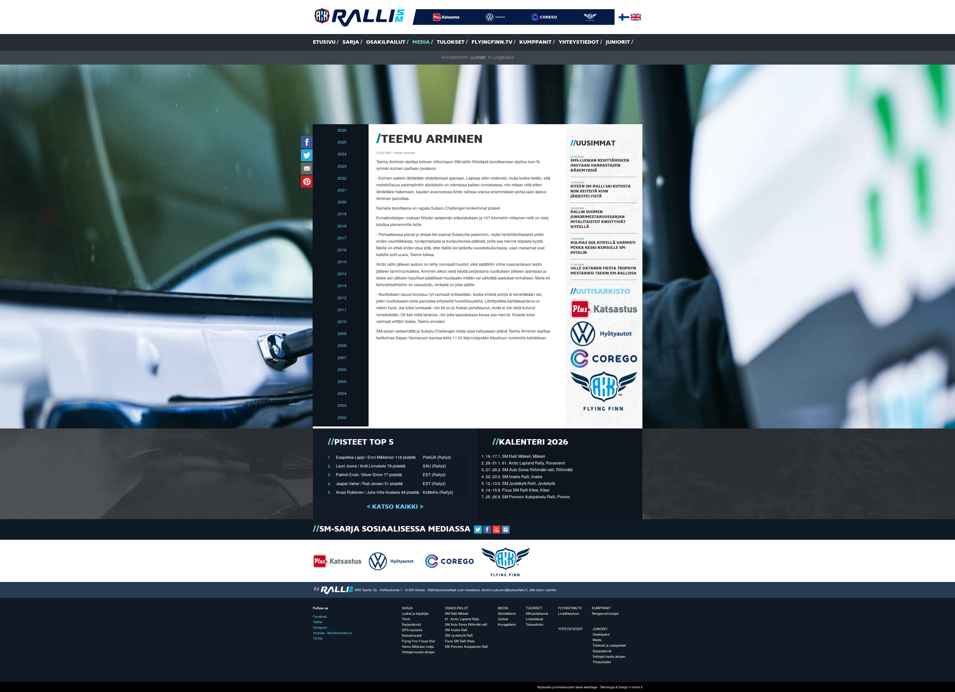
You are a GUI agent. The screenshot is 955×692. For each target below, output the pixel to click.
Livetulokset (534, 618)
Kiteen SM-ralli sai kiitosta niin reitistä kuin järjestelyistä (601, 191)
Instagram (320, 627)
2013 (341, 285)
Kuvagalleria (501, 57)
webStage (590, 687)
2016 (341, 250)
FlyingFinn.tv (492, 42)
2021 (341, 190)
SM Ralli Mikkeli (456, 613)
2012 (341, 298)
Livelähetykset (568, 613)
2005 (341, 381)
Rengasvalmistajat (605, 613)
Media (421, 42)
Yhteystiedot (579, 42)
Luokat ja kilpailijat (415, 613)
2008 (341, 345)
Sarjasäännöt (411, 624)
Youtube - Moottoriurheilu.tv (332, 632)
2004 (341, 393)
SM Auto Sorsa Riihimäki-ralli (466, 624)
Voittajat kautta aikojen (418, 652)
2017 (341, 238)
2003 (341, 405)
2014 (341, 273)
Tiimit (406, 618)
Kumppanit (535, 42)
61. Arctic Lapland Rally (462, 618)
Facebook (320, 616)
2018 (341, 226)
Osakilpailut (385, 42)
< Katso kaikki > (395, 507)
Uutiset (478, 57)
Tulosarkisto (534, 624)
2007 (341, 357)
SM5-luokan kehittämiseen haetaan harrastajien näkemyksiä (600, 166)
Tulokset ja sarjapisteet (609, 645)
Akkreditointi (454, 57)
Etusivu (324, 42)
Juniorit (618, 42)
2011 (341, 309)
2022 (341, 178)
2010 (341, 321)
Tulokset (451, 42)
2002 (341, 417)
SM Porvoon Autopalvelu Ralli (466, 646)
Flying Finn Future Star (418, 641)
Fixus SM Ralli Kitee (460, 641)
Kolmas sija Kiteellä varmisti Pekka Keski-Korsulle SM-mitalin (603, 248)
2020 (341, 202)
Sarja (350, 42)
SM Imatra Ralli (456, 629)
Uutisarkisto (603, 292)
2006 (341, 369)
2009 (341, 333)
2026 (341, 130)
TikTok (318, 638)
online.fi (637, 687)
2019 (341, 214)
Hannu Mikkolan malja (418, 646)
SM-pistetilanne (537, 613)
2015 (341, 262)
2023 (341, 166)
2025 (341, 142)
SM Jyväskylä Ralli (459, 635)
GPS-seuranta (412, 629)
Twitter (317, 621)
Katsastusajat (412, 635)
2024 (341, 154)
